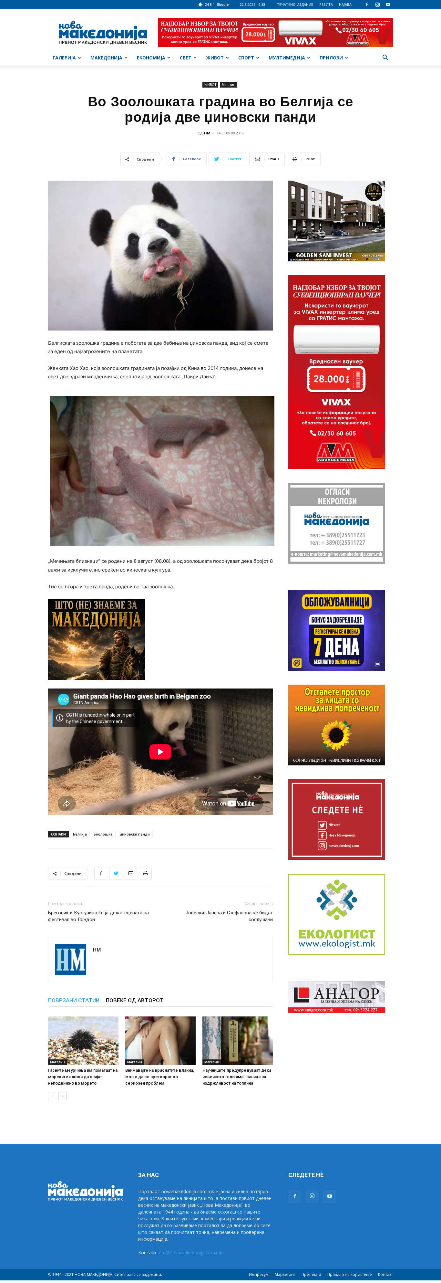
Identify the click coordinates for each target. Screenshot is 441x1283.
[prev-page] (52, 1096)
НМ (207, 133)
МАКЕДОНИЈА (106, 58)
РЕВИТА (326, 4)
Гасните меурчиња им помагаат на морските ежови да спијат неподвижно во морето (83, 1077)
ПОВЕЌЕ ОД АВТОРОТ (135, 1000)
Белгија (80, 834)
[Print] (145, 873)
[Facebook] (367, 4)
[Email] (130, 873)
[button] (385, 58)
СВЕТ (185, 58)
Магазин (228, 84)
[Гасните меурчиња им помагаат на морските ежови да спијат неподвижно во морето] (83, 1040)
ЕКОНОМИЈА (151, 58)
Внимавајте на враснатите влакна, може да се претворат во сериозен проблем (159, 1077)
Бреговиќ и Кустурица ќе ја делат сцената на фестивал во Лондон (98, 916)
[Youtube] (388, 4)
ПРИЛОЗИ (331, 58)
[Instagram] (377, 4)
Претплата (311, 1274)
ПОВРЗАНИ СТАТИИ (73, 1000)
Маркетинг (285, 1274)
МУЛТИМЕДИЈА (287, 58)
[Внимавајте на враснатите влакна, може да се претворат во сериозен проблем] (160, 1040)
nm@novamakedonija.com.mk (190, 1252)
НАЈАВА (345, 4)
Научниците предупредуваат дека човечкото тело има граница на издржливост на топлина (236, 1077)
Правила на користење (349, 1274)
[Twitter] (115, 873)
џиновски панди (135, 834)
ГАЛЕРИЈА (64, 58)
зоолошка (103, 834)
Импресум (259, 1274)
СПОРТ (246, 58)
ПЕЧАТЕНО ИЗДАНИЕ (295, 4)
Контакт (385, 1274)
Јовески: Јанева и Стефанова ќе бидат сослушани (229, 916)
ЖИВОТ (215, 58)
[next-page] (62, 1096)
